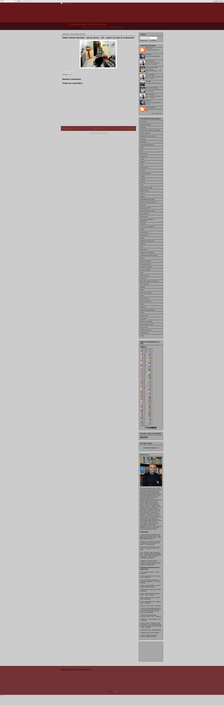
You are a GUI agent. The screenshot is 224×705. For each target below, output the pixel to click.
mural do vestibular (145, 269)
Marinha (142, 258)
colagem (142, 162)
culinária (142, 176)
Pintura (142, 295)
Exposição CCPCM (145, 208)
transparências (144, 333)
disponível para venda (146, 187)
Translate (153, 40)
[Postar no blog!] (68, 72)
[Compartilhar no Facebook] (72, 72)
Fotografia (143, 223)
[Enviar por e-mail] (67, 72)
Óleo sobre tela (144, 284)
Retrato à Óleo (144, 315)
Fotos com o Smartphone (147, 226)
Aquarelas (143, 139)
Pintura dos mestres (145, 301)
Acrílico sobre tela (145, 133)
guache (142, 238)
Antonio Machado (150, 107)
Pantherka (148, 54)
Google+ (2, 695)
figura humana (144, 216)
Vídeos (142, 335)
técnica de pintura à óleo (147, 324)
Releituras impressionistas (147, 310)
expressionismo (144, 213)
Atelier (70, 74)
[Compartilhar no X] (70, 72)
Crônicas (142, 170)
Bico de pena (143, 153)
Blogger (115, 691)
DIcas (141, 185)
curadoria (142, 179)
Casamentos (143, 156)
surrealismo (143, 318)
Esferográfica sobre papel (147, 199)
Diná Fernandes (150, 61)
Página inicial (99, 128)
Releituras (143, 307)
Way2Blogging (159, 113)
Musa (141, 272)
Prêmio (142, 304)
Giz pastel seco (144, 235)
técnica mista (143, 327)
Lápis (141, 246)
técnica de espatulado (146, 321)
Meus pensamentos (145, 264)
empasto (142, 193)
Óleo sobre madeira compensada (149, 281)
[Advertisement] (149, 651)
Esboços (142, 196)
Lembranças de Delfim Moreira (148, 255)
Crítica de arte (144, 167)
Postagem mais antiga (128, 128)
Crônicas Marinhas (145, 173)
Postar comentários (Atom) (100, 133)
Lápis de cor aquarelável (147, 252)
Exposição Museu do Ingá (147, 210)
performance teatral (145, 292)
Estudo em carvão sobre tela (148, 202)
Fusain (142, 229)
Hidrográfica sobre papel (147, 241)
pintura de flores (144, 298)
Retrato (142, 312)
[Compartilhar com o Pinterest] (73, 72)
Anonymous (149, 48)
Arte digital (143, 142)
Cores (142, 164)
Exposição (143, 205)
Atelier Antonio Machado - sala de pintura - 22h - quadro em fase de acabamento (98, 38)
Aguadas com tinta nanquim (148, 136)
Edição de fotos (144, 190)
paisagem (143, 287)
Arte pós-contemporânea (147, 144)
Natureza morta (144, 275)
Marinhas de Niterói (145, 261)
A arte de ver (143, 121)
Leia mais (154, 64)
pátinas (142, 289)
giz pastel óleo (144, 232)
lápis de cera (143, 249)
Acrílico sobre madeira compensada (150, 130)
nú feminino (143, 278)
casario (142, 159)
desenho (142, 182)
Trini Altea (148, 81)
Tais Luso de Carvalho (152, 67)
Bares (141, 150)
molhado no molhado (146, 267)
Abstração (143, 127)
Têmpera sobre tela (145, 330)
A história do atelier (145, 124)
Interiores (142, 243)
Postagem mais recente (69, 128)
